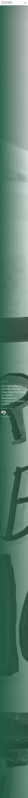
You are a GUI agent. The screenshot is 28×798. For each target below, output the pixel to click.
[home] (6, 3)
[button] (25, 3)
